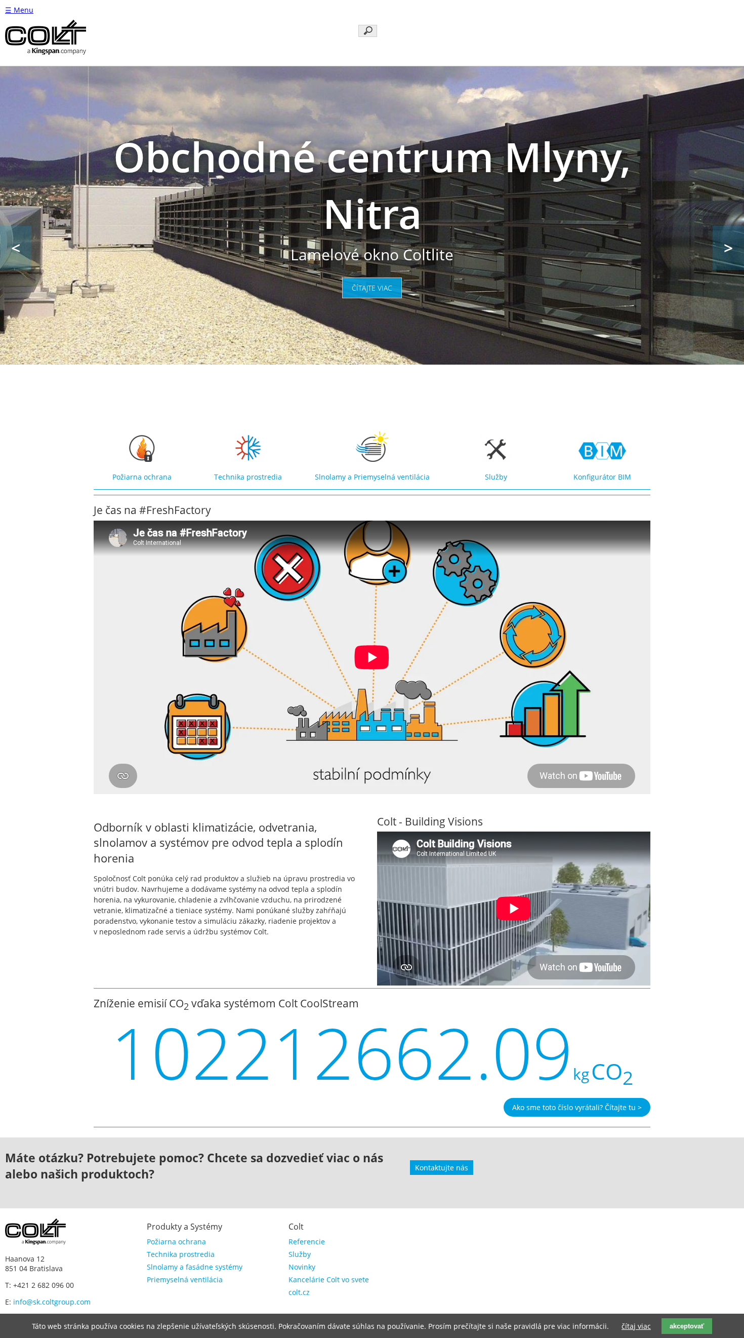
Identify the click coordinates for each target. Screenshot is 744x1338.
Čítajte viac (372, 288)
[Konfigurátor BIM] (602, 459)
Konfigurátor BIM (602, 477)
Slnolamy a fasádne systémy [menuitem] (194, 1267)
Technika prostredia (248, 477)
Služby (496, 477)
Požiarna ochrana (142, 477)
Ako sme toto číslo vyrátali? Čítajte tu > (577, 1107)
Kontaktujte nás (441, 1167)
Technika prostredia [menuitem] (181, 1254)
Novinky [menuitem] (301, 1267)
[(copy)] (496, 459)
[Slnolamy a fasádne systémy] (372, 459)
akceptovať (687, 1326)
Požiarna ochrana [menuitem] (176, 1241)
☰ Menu (19, 10)
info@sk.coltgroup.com (52, 1302)
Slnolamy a (334, 477)
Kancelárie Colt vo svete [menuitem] (328, 1279)
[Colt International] (45, 52)
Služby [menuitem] (299, 1254)
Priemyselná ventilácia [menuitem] (185, 1279)
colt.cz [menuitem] (299, 1292)
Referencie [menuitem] (306, 1241)
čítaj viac (636, 1326)
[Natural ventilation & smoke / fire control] (142, 459)
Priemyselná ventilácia (392, 477)
